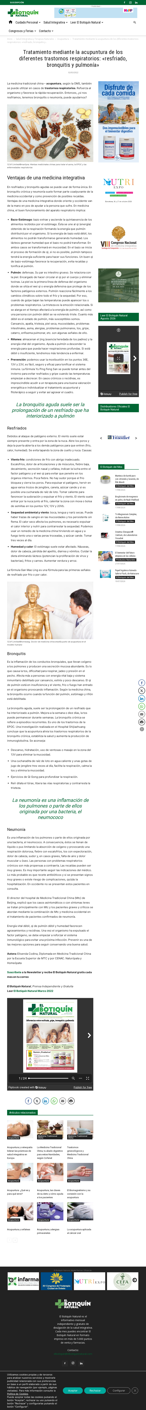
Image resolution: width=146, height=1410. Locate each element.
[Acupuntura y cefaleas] (20, 1211)
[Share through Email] (62, 1101)
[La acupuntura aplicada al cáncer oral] (80, 1211)
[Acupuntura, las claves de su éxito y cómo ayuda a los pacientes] (50, 1172)
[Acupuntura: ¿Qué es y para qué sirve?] (20, 1172)
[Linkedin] (136, 2)
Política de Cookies (17, 1393)
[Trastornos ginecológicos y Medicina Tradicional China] (80, 1129)
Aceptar (72, 1390)
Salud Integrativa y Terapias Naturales (35, 38)
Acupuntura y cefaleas (18, 1229)
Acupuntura (63, 38)
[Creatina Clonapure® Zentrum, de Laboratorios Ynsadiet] (105, 535)
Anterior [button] (11, 1280)
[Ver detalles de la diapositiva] (56, 1281)
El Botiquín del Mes (125, 486)
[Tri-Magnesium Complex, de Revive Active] (105, 518)
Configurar (119, 1390)
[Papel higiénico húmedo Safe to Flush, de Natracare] (105, 574)
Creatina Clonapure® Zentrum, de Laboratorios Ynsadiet (126, 535)
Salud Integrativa (54, 22)
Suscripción (17, 2)
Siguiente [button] (134, 1280)
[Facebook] (124, 2)
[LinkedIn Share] (45, 1101)
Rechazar (95, 1390)
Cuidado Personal (26, 22)
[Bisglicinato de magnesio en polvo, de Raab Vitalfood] (105, 500)
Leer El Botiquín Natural (86, 22)
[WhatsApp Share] (54, 1101)
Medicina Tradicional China (47, 1137)
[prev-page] (9, 1240)
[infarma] (23, 1281)
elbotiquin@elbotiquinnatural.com (73, 1353)
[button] (134, 22)
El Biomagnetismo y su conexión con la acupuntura (78, 1194)
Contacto (45, 31)
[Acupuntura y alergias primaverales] (50, 1211)
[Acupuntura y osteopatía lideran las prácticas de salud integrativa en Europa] (20, 1129)
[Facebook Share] (28, 1101)
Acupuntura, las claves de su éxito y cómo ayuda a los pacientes (50, 1194)
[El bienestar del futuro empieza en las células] (105, 556)
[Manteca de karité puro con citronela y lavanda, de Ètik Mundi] (105, 479)
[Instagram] (130, 2)
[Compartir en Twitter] (37, 1101)
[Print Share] (71, 1101)
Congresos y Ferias (21, 31)
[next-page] (15, 1240)
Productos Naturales (125, 559)
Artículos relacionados (22, 1112)
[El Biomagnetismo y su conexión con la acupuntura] (80, 1172)
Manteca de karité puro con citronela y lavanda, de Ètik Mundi (127, 479)
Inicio (9, 38)
